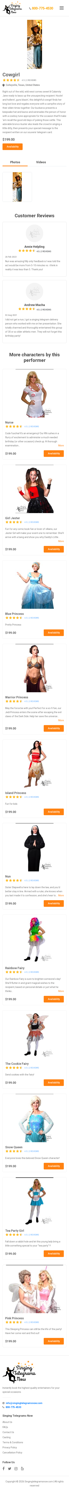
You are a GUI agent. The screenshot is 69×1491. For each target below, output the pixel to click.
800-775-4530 (42, 8)
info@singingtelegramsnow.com (24, 1403)
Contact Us (8, 1432)
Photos (15, 162)
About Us (7, 1422)
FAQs (5, 1427)
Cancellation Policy (12, 1452)
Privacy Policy (10, 1447)
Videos (41, 162)
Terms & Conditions (13, 1442)
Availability (13, 146)
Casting (7, 1437)
